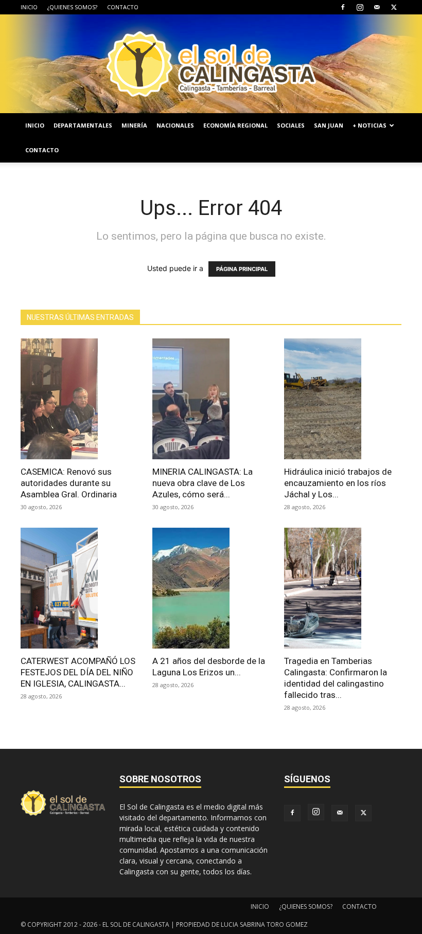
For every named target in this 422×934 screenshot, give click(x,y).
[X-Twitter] (393, 7)
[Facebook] (342, 7)
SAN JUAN (328, 125)
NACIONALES (175, 125)
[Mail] (376, 7)
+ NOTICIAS (369, 125)
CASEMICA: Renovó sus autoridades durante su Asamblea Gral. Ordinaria (69, 482)
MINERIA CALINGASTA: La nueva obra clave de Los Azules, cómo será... (202, 482)
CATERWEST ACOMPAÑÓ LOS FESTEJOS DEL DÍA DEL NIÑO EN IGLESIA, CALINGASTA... (78, 672)
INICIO (29, 7)
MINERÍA (134, 125)
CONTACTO (122, 7)
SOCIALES (291, 125)
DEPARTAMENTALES (83, 125)
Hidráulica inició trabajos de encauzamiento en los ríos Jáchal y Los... (338, 482)
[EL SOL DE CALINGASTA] (211, 63)
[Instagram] (359, 7)
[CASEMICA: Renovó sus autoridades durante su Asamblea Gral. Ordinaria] (79, 398)
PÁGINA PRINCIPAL (242, 269)
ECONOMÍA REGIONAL (235, 125)
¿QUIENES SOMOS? (72, 7)
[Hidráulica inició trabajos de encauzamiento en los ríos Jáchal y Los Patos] (342, 398)
